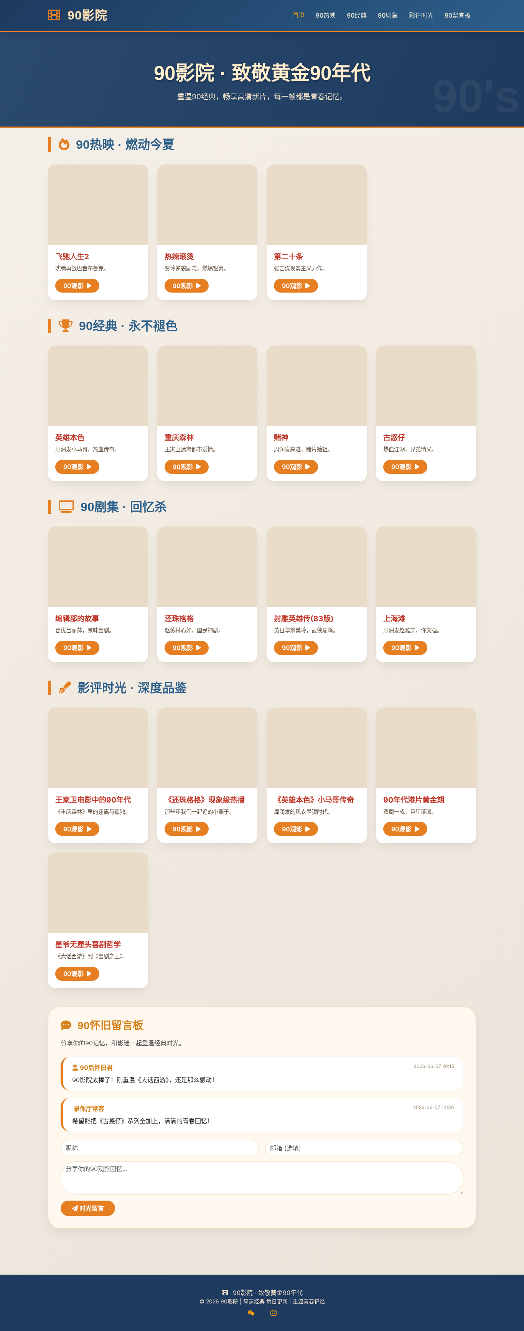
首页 (299, 14)
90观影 (74, 286)
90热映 (326, 15)
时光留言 (91, 1208)
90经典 (357, 15)
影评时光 (421, 15)
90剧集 (388, 15)
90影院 (85, 15)
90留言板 (458, 15)
